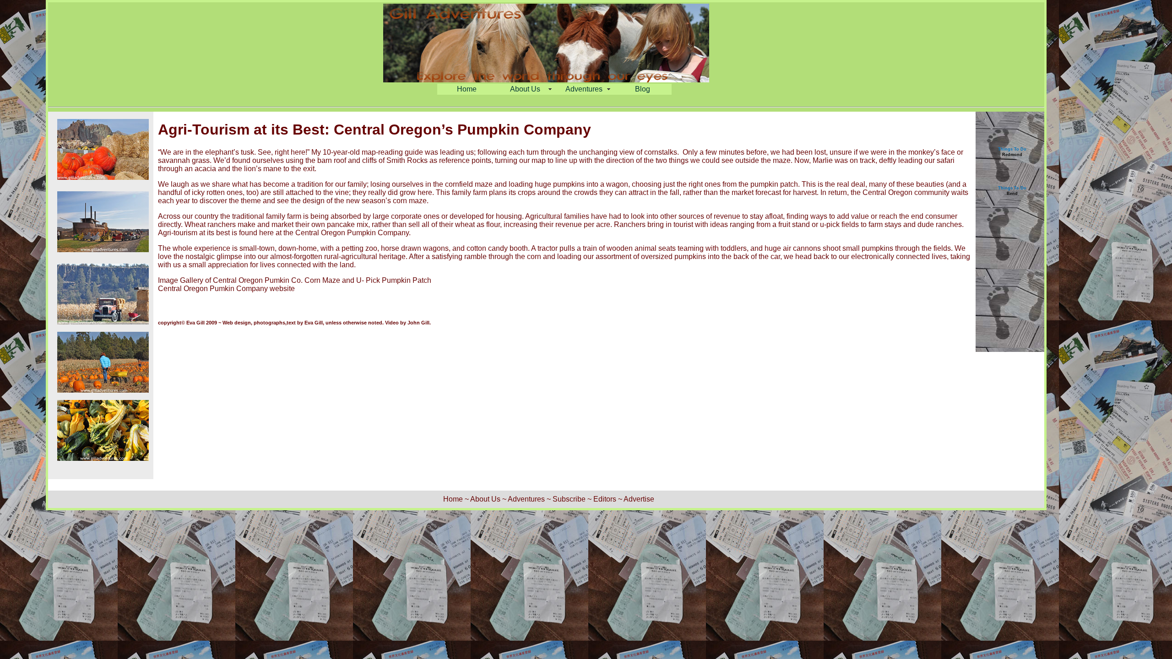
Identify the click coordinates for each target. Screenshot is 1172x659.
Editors (604, 499)
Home (467, 89)
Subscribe (569, 499)
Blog (642, 89)
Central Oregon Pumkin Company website (226, 288)
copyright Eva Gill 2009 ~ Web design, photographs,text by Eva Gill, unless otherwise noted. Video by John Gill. (294, 322)
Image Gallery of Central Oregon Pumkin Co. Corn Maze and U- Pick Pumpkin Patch (294, 280)
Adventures (583, 89)
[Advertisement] (1012, 267)
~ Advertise (636, 499)
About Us (525, 89)
